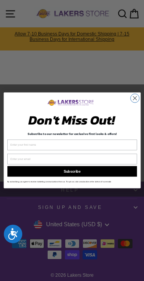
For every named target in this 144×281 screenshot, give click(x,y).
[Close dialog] (134, 98)
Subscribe (72, 171)
